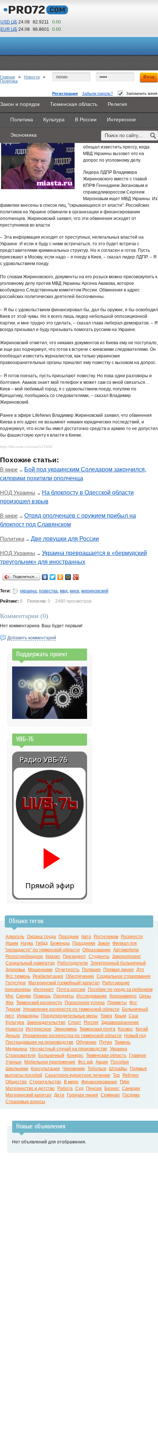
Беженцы (60, 943)
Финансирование (99, 1081)
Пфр (124, 1081)
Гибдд (42, 943)
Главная (7, 77)
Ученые (14, 1062)
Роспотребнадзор (24, 956)
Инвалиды (28, 1015)
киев (74, 591)
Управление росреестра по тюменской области (72, 1035)
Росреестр (132, 936)
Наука (27, 943)
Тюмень (122, 1042)
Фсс (133, 1002)
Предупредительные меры (69, 1015)
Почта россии (71, 989)
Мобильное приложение (49, 1062)
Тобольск (96, 1068)
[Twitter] (53, 577)
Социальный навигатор (30, 963)
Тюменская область (106, 1055)
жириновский (94, 591)
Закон (104, 943)
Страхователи (21, 1055)
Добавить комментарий (31, 637)
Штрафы (118, 1068)
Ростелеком (106, 936)
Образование (96, 949)
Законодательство (46, 1022)
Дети (59, 1095)
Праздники (83, 943)
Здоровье (15, 969)
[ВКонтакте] (45, 577)
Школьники (17, 1068)
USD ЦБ (8, 22)
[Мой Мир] (68, 577)
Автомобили (126, 949)
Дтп (140, 969)
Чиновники (73, 1068)
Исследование (91, 996)
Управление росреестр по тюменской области (71, 1009)
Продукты (63, 996)
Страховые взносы (25, 1101)
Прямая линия (118, 969)
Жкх (10, 1002)
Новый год (135, 1035)
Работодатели (72, 963)
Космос (125, 1029)
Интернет (43, 989)
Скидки (23, 996)
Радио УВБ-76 (43, 759)
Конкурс (75, 1055)
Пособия (120, 1062)
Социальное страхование (124, 976)
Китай (142, 1029)
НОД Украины (17, 492)
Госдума (131, 1095)
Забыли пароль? (97, 93)
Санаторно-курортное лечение (77, 1075)
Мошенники (40, 969)
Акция (102, 1062)
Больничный (51, 1055)
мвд (64, 591)
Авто (86, 936)
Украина (118, 1048)
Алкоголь (15, 936)
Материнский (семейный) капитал (64, 982)
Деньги (13, 1035)
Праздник (68, 936)
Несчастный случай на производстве (68, 1048)
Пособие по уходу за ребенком (120, 989)
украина (28, 591)
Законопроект (126, 956)
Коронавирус (123, 996)
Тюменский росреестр (39, 1002)
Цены (145, 996)
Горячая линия (82, 1095)
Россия (91, 1022)
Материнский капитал (28, 1095)
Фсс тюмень (18, 976)
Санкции (131, 1088)
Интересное (38, 1029)
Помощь (42, 996)
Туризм (13, 1009)
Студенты (99, 956)
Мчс (10, 996)
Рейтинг (130, 1075)
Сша (133, 1015)
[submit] (153, 135)
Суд (79, 1088)
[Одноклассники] (60, 577)
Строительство (45, 1081)
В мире (9, 469)
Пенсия (94, 1088)
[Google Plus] (76, 577)
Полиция (91, 969)
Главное (137, 1055)
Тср (116, 1075)
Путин (105, 1042)
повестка (48, 591)
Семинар (110, 1095)
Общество (16, 1081)
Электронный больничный (118, 963)
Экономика (65, 1029)
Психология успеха (85, 1002)
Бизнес (111, 1088)
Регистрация (65, 93)
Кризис (53, 956)
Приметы (117, 1002)
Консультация (45, 1068)
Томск (106, 1015)
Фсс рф (85, 1062)
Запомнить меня (141, 93)
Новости (32, 77)
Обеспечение (80, 976)
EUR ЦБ (8, 29)
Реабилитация (48, 976)
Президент (74, 956)
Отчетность (67, 969)
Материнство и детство (30, 1088)
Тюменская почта (97, 1029)
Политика (9, 81)
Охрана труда (41, 936)
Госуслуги (16, 982)
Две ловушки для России (65, 539)
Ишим (12, 943)
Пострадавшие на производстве (39, 1042)
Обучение (86, 1042)
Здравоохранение (120, 1022)
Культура (15, 1022)
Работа (65, 1088)
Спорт (74, 1022)
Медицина (16, 1048)
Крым (120, 1015)
